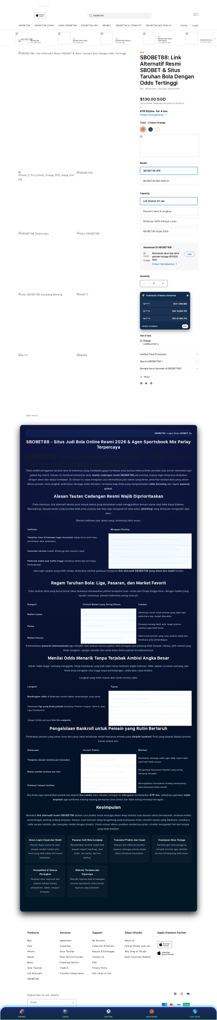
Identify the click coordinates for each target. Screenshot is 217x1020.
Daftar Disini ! (44, 6)
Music (30, 962)
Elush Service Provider (71, 957)
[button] (24, 25)
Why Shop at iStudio (135, 951)
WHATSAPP (151, 1017)
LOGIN (65, 1017)
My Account (98, 940)
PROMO (22, 1017)
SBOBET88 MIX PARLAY (158, 25)
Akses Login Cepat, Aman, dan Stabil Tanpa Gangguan (148, 4)
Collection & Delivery (103, 946)
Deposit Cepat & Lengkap (157, 211)
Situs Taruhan (34, 968)
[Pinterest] (152, 384)
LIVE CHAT (195, 1017)
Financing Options (69, 962)
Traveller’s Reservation (72, 973)
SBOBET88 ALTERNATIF (128, 25)
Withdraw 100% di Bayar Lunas (160, 221)
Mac (29, 940)
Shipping (157, 103)
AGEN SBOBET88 (67, 25)
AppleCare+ (66, 940)
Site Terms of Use (101, 973)
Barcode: (162, 89)
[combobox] (119, 15)
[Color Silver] (157, 129)
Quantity (145, 276)
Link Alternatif (34, 973)
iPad (29, 946)
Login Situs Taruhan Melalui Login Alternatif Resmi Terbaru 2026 (96, 4)
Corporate (65, 946)
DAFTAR (108, 1017)
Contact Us (98, 957)
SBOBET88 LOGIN (44, 25)
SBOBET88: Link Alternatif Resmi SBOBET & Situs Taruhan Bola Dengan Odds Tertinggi (44, 4)
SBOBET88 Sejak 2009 (155, 231)
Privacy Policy (99, 968)
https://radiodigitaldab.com (108, 575)
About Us (129, 940)
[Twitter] (147, 384)
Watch (30, 957)
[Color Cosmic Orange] (143, 129)
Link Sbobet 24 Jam (154, 201)
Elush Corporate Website (138, 957)
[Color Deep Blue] (150, 129)
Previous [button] (19, 4)
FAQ (94, 962)
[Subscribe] (73, 1002)
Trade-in (64, 968)
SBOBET (106, 25)
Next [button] (197, 4)
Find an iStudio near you (137, 946)
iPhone (31, 951)
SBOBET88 (24, 25)
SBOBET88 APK (89, 25)
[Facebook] (142, 384)
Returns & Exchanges (103, 951)
